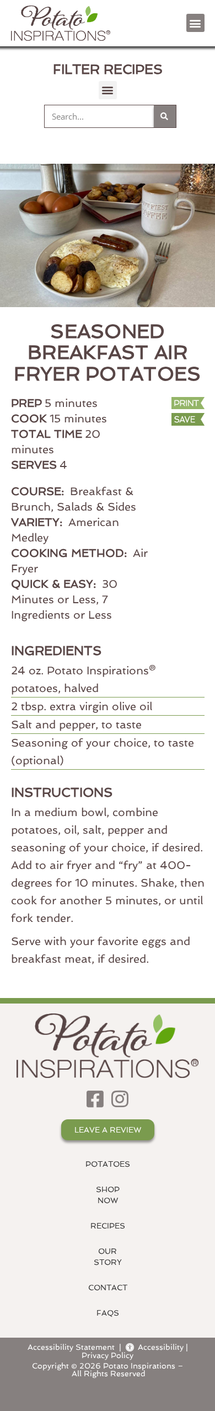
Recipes (107, 1225)
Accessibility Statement (71, 1346)
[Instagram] (120, 1098)
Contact (107, 1287)
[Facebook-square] (95, 1098)
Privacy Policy (107, 1355)
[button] (195, 23)
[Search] (165, 116)
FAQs (107, 1312)
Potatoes (107, 1164)
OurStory (108, 1257)
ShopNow (108, 1195)
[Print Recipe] (182, 403)
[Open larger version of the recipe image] (107, 235)
